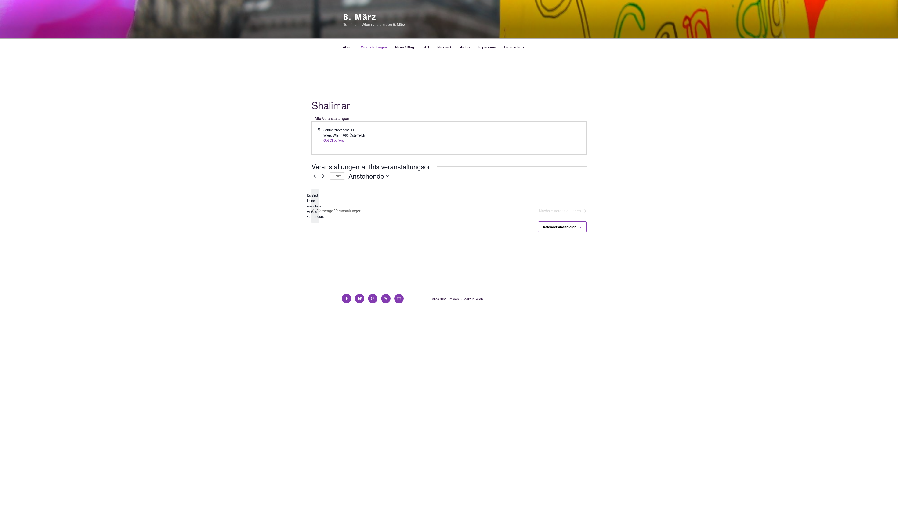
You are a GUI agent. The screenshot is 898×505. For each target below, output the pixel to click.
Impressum (487, 47)
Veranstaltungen (374, 47)
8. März (360, 16)
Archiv (465, 47)
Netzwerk (444, 47)
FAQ (425, 47)
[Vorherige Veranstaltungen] (314, 176)
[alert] (315, 206)
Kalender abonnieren (559, 226)
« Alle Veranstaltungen (330, 118)
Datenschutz (514, 47)
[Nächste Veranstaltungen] (323, 176)
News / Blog (404, 47)
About (348, 47)
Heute (337, 176)
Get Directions (333, 140)
